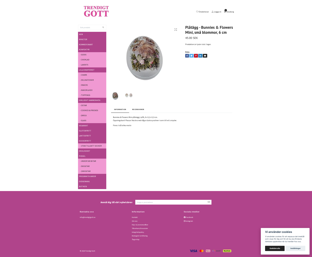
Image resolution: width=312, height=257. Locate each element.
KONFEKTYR (84, 59)
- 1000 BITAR (85, 181)
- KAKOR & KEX (86, 100)
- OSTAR (83, 115)
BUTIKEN (83, 196)
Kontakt (135, 227)
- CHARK (83, 85)
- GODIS (83, 64)
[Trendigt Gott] (106, 17)
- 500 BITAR (85, 176)
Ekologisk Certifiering (140, 246)
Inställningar (295, 248)
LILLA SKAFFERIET (86, 80)
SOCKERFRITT (85, 151)
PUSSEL (82, 166)
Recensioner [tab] (138, 119)
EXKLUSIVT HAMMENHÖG (89, 110)
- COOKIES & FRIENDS (89, 120)
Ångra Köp (135, 249)
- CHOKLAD (84, 70)
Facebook (189, 227)
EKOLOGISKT (84, 161)
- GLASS (83, 130)
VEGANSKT (83, 135)
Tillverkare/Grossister (140, 238)
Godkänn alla (275, 248)
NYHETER (83, 49)
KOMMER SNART (86, 54)
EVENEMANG (84, 191)
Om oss (134, 231)
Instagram (189, 231)
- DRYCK (83, 125)
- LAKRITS (84, 75)
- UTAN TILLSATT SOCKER (91, 156)
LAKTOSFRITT (85, 145)
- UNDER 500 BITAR (88, 171)
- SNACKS (84, 95)
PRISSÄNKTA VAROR (87, 186)
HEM (81, 44)
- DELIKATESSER (87, 90)
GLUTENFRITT (85, 140)
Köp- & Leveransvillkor (140, 235)
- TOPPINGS (85, 105)
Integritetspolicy (138, 242)
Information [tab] (120, 119)
